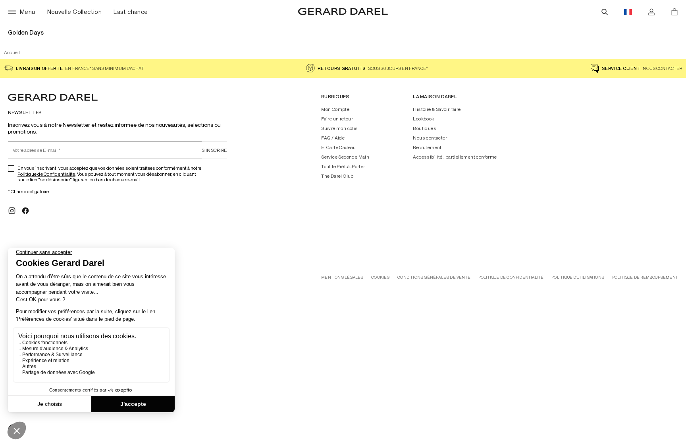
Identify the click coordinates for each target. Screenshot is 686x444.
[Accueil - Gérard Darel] (343, 12)
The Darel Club (337, 176)
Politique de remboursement (645, 277)
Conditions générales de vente (433, 277)
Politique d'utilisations (577, 277)
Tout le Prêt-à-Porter (343, 166)
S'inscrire (214, 150)
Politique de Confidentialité (46, 174)
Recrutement (427, 147)
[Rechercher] (604, 12)
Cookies (380, 277)
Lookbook (423, 118)
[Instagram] (12, 211)
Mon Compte (335, 109)
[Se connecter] (651, 12)
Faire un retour (337, 118)
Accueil (12, 52)
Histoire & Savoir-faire (437, 109)
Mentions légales (342, 277)
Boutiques (424, 128)
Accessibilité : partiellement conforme (455, 157)
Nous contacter (430, 138)
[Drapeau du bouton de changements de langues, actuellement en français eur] (628, 11)
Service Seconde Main (345, 157)
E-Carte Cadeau (338, 147)
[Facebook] (25, 211)
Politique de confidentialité (511, 277)
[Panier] (674, 12)
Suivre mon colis (339, 128)
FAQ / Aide (333, 138)
